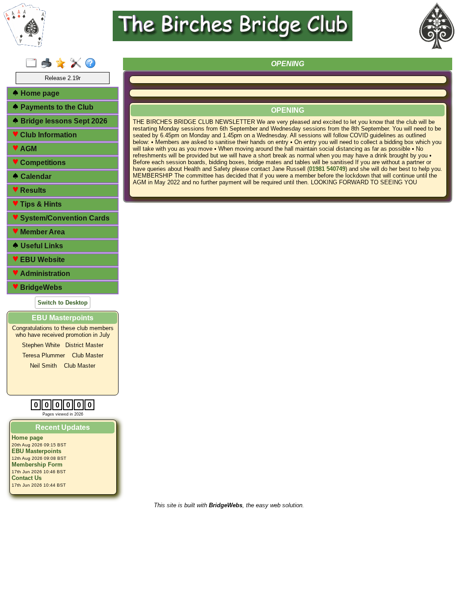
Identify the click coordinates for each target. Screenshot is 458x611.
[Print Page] (48, 63)
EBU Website (41, 259)
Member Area (41, 232)
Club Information (47, 135)
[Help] (92, 63)
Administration (44, 273)
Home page (39, 93)
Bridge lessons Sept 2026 (63, 121)
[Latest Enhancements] (62, 63)
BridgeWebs (40, 287)
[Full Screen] (33, 63)
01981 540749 (327, 168)
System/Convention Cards (64, 218)
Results (32, 190)
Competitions (42, 162)
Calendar (35, 176)
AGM (27, 149)
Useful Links (41, 246)
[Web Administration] (77, 63)
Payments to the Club (56, 107)
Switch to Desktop (63, 302)
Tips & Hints (40, 204)
